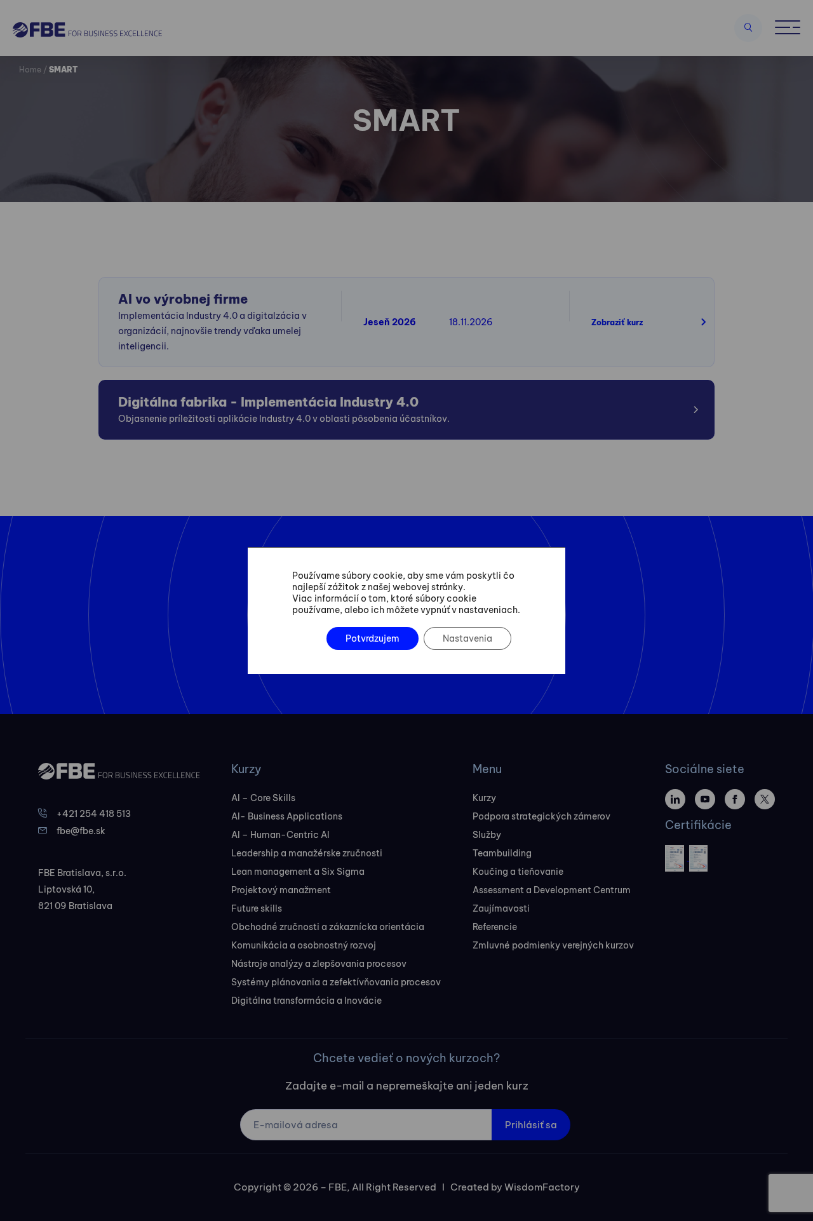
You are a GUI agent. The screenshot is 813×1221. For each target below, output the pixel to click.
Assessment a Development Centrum (552, 890)
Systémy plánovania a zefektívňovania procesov (336, 982)
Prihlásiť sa (531, 1125)
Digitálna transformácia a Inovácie (306, 1000)
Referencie (495, 927)
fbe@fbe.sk (81, 831)
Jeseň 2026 (389, 322)
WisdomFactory (542, 1187)
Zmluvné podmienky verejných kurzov (553, 945)
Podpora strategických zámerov (541, 816)
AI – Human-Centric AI (280, 834)
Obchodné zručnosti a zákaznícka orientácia (327, 927)
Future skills (256, 908)
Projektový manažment (281, 890)
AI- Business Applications (286, 816)
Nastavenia (467, 638)
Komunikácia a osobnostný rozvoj (303, 945)
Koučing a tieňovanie (518, 871)
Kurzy (484, 798)
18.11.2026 (471, 322)
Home (30, 69)
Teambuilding (502, 853)
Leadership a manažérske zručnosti (306, 853)
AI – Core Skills (263, 798)
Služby (487, 834)
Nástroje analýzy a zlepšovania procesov (318, 963)
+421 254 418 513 (94, 814)
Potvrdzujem (373, 638)
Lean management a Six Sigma (298, 871)
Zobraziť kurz (617, 322)
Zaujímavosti (501, 908)
